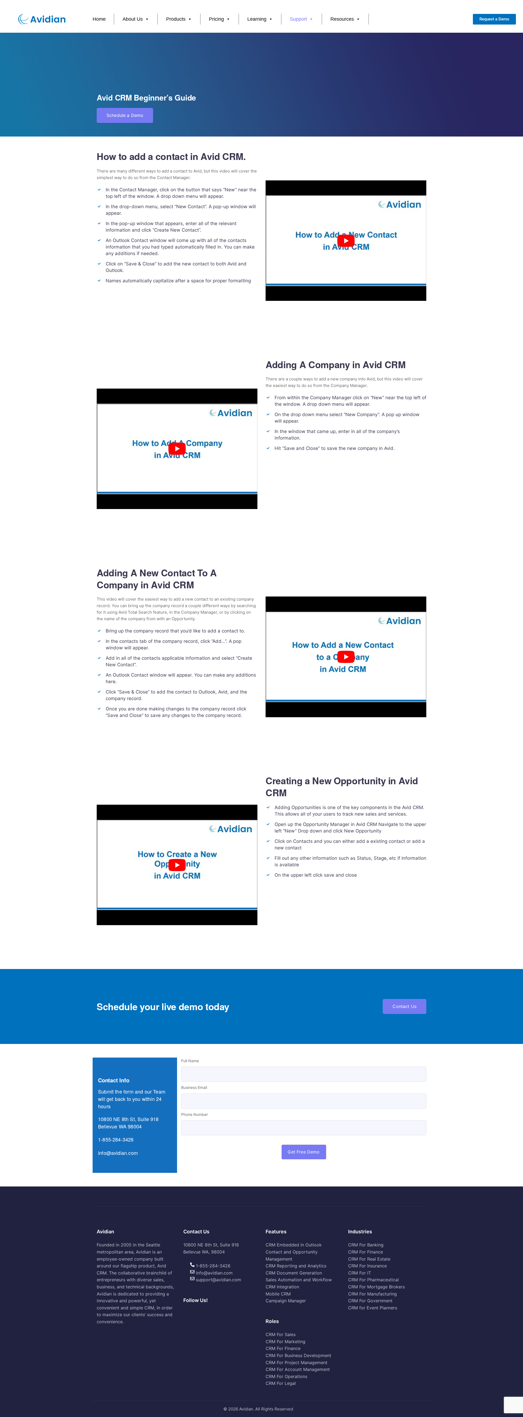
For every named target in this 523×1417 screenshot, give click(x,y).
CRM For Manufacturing (372, 1294)
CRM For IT (359, 1273)
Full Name (190, 1060)
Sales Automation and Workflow (299, 1280)
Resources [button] (342, 19)
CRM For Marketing (285, 1341)
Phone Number (194, 1114)
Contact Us (404, 1006)
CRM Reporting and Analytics (296, 1266)
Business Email (194, 1087)
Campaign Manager (286, 1301)
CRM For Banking (366, 1245)
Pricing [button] (216, 19)
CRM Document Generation (294, 1273)
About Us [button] (133, 19)
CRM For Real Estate (369, 1259)
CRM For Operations (286, 1376)
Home (99, 19)
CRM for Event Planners (372, 1307)
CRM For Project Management (296, 1362)
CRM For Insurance (367, 1266)
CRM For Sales (281, 1334)
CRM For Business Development (298, 1355)
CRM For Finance (283, 1348)
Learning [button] (256, 19)
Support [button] (298, 19)
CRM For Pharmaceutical (373, 1280)
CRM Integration (282, 1286)
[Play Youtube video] (346, 240)
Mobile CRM (278, 1294)
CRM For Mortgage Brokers (376, 1286)
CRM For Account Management (298, 1369)
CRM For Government (370, 1301)
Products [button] (176, 19)
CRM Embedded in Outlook (294, 1245)
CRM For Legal (281, 1383)
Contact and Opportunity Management (292, 1255)
